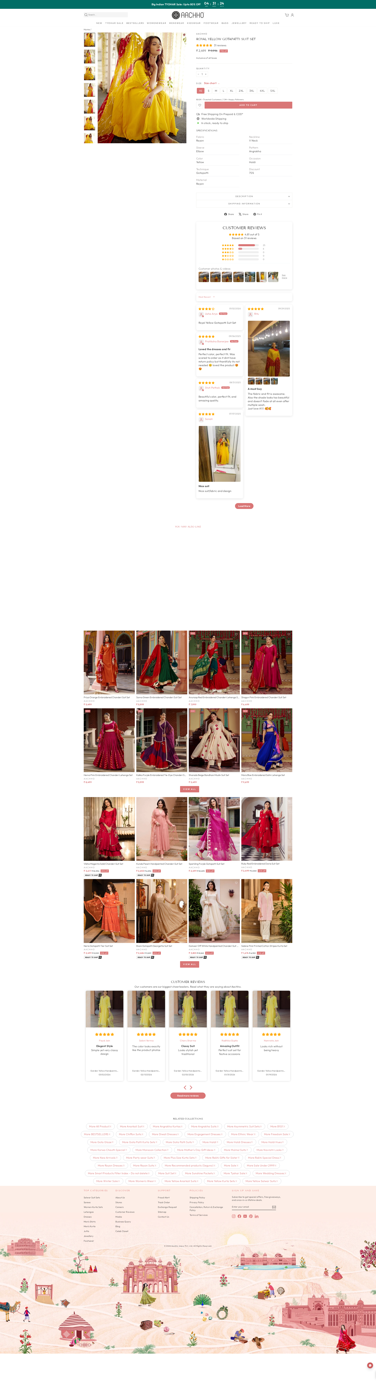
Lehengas (89, 1212)
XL (231, 90)
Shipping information (244, 203)
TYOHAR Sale (114, 23)
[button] (204, 45)
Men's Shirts (89, 1221)
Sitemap (162, 1212)
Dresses (88, 1216)
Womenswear (156, 23)
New (99, 23)
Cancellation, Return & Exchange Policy (206, 1209)
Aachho (201, 33)
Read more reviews (188, 1095)
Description (244, 196)
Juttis (86, 1231)
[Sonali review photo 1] (220, 454)
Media (118, 1216)
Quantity (203, 68)
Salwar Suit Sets (92, 1197)
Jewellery (239, 23)
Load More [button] (244, 506)
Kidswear (194, 23)
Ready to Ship (260, 23)
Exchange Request (167, 1207)
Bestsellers (135, 23)
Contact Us (163, 1216)
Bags (225, 23)
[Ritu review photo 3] (258, 381)
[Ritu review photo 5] (274, 381)
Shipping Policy (197, 1197)
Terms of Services (199, 1215)
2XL (241, 90)
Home (87, 29)
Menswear (176, 23)
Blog (117, 1226)
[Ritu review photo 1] (269, 349)
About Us (120, 1197)
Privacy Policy (197, 1202)
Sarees (87, 1202)
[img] (206, 309)
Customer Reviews (124, 1212)
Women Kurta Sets (93, 1207)
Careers (119, 1207)
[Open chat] (370, 1365)
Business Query (123, 1221)
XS (200, 90)
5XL (272, 90)
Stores (118, 1202)
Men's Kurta (90, 1226)
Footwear (211, 23)
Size (199, 83)
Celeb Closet (121, 1231)
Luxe (276, 23)
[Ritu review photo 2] (251, 381)
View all (189, 789)
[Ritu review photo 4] (266, 381)
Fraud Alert (164, 1197)
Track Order (164, 1202)
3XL (251, 90)
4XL (262, 90)
